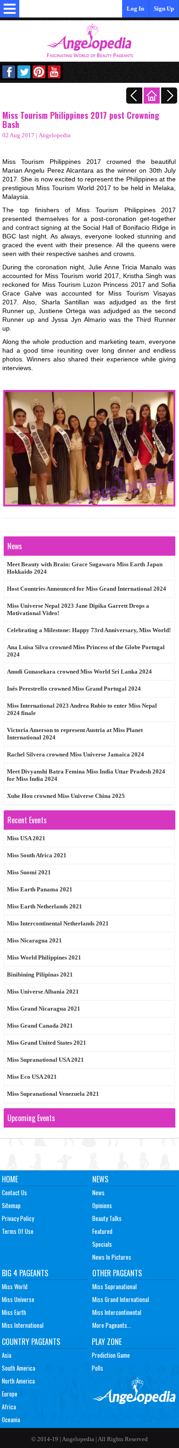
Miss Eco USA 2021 (32, 1076)
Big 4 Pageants (25, 1273)
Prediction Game (111, 1355)
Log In (135, 8)
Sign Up (164, 8)
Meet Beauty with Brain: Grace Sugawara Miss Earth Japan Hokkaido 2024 (84, 568)
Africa (9, 1406)
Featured (102, 1231)
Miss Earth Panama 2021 (40, 889)
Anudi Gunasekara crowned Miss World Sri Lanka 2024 (79, 671)
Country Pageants (31, 1341)
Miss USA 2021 (26, 838)
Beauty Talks (107, 1218)
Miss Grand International (120, 1299)
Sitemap (11, 1205)
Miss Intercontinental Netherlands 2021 (58, 923)
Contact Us (14, 1192)
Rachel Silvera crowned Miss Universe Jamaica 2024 (75, 754)
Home (10, 1179)
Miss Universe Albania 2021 (43, 991)
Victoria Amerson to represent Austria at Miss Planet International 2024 (75, 734)
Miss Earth (14, 1312)
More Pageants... (111, 1325)
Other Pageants (117, 1273)
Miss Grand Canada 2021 (40, 1025)
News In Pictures (111, 1257)
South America (18, 1367)
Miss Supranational (114, 1286)
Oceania (11, 1419)
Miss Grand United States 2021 (46, 1042)
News (100, 1179)
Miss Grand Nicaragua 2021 (43, 1008)
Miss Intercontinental (116, 1312)
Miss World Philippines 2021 (44, 957)
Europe (9, 1393)
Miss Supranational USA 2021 (45, 1059)
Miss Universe (18, 1299)
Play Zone (107, 1341)
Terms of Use (18, 1231)
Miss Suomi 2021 (29, 872)
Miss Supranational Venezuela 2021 (53, 1093)
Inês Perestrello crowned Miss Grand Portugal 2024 (74, 688)
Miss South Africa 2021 (37, 855)
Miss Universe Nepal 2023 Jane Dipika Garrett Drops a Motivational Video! (78, 609)
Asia (6, 1355)
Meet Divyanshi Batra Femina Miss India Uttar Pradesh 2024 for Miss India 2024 (86, 775)
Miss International (23, 1325)
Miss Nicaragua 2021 (34, 940)
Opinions (102, 1205)
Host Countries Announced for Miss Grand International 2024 (86, 588)
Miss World (15, 1286)
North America (18, 1380)
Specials (102, 1244)
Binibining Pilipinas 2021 (40, 974)
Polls (97, 1367)
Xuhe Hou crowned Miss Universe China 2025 (66, 795)
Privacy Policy (18, 1218)
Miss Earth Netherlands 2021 (44, 906)
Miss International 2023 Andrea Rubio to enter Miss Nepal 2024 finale (82, 709)
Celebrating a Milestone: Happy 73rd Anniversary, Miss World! (89, 630)
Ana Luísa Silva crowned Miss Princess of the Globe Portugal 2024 (86, 651)
